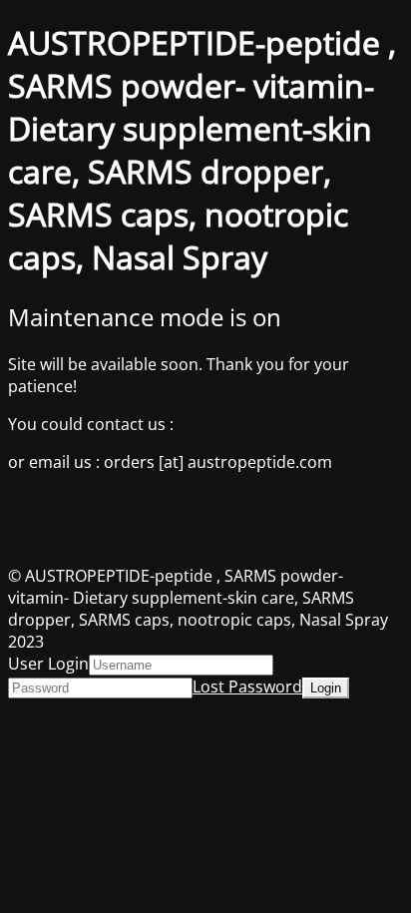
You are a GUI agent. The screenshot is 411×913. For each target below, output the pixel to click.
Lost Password (247, 686)
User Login (48, 664)
